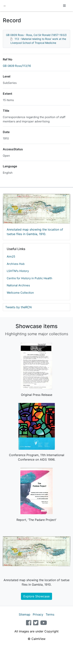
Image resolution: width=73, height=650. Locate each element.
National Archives (18, 285)
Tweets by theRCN (18, 307)
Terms (50, 614)
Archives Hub (16, 264)
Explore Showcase (36, 596)
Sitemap (24, 614)
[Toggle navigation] (64, 5)
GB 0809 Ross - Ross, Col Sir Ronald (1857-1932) (36, 34)
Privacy (38, 614)
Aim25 (11, 256)
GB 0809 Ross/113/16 (17, 66)
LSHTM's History (18, 271)
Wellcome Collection (20, 292)
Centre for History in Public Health (29, 278)
